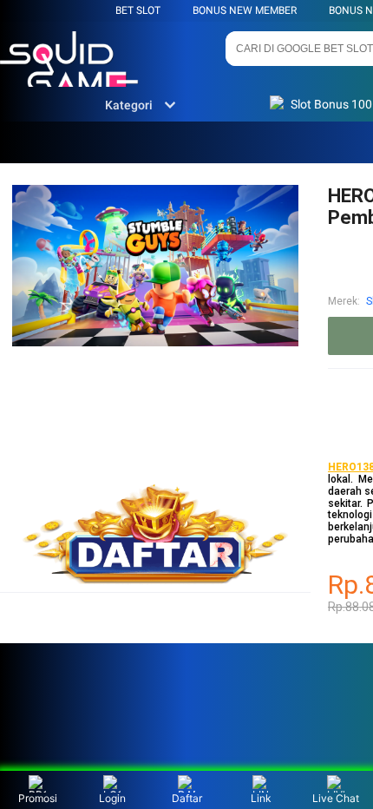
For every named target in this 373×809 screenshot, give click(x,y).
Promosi (37, 798)
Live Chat (335, 798)
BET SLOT (137, 10)
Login (112, 798)
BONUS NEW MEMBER (245, 10)
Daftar (187, 798)
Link (261, 798)
